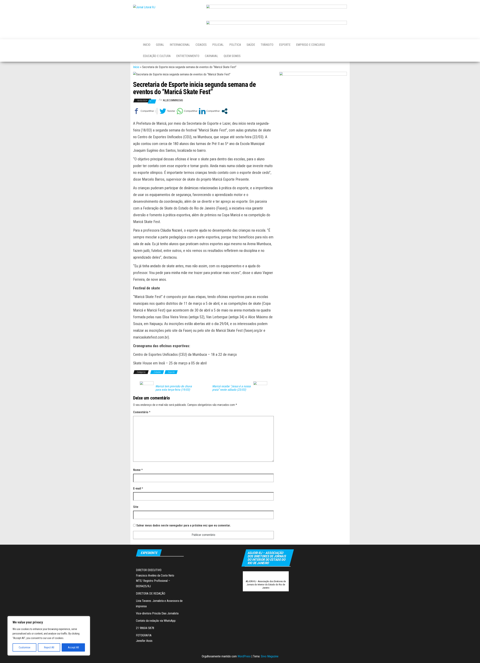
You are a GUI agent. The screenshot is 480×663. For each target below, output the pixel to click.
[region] (49, 635)
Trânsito (267, 45)
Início (136, 67)
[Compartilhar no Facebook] (143, 111)
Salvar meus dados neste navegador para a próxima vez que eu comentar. (183, 525)
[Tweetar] (167, 111)
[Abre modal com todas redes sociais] (224, 111)
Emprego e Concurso (310, 45)
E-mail (138, 488)
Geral (160, 45)
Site (135, 507)
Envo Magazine (269, 656)
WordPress (244, 656)
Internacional (180, 45)
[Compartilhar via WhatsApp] (187, 111)
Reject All (49, 647)
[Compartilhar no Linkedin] (209, 111)
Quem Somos (232, 56)
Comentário (141, 412)
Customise (24, 647)
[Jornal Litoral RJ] (135, 44)
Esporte (284, 45)
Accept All (73, 647)
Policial (218, 45)
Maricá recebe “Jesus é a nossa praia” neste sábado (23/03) (231, 388)
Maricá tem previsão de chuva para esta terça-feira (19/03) (173, 388)
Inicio (146, 45)
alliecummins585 (173, 100)
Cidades (201, 45)
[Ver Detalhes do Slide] (276, 11)
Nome (138, 470)
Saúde (251, 45)
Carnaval (211, 56)
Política (235, 45)
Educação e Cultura (157, 56)
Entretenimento (187, 56)
